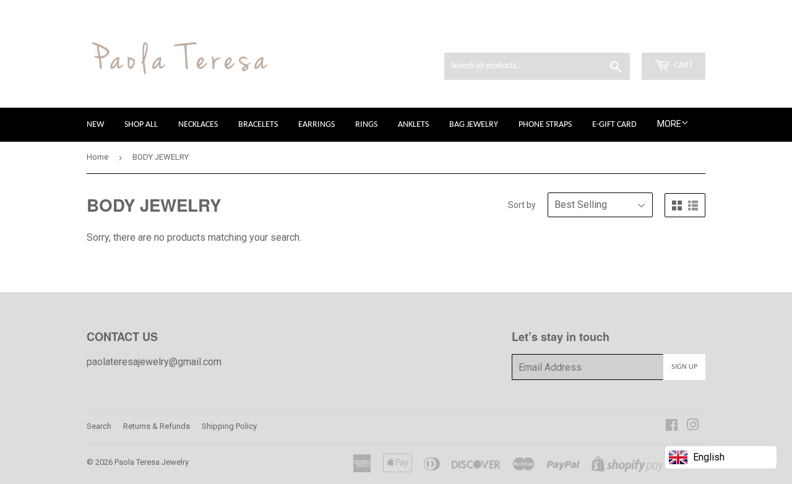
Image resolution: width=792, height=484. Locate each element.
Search (99, 426)
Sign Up (684, 367)
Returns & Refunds (156, 426)
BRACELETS (258, 124)
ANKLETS (413, 124)
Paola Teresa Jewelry (151, 462)
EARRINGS (316, 124)
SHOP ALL (141, 124)
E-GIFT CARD (614, 124)
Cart (683, 65)
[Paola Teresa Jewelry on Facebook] (671, 426)
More (669, 124)
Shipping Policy (229, 426)
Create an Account (668, 36)
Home (97, 157)
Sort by (522, 205)
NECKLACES (198, 124)
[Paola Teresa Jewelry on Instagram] (693, 426)
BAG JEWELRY (473, 124)
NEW (95, 124)
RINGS (366, 124)
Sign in (600, 36)
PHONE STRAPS (545, 124)
